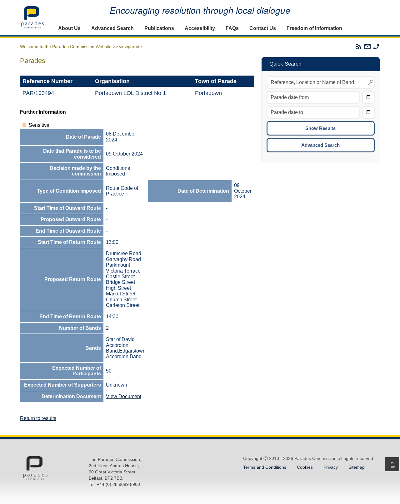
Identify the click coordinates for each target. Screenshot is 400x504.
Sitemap (356, 467)
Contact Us (262, 28)
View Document (123, 396)
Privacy (330, 467)
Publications (159, 28)
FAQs (232, 28)
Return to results (38, 418)
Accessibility (200, 28)
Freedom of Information (314, 28)
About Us (69, 28)
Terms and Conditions (264, 467)
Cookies (305, 467)
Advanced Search (112, 28)
